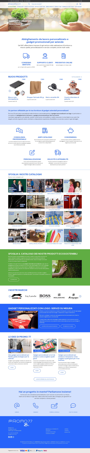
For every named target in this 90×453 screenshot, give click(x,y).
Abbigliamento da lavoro (36, 193)
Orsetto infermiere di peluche (71, 98)
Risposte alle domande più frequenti (52, 429)
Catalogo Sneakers (35, 210)
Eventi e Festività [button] (29, 6)
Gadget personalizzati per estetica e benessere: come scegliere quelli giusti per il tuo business (68, 357)
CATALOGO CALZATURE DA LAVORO (17, 210)
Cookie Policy (41, 443)
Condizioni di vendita (26, 443)
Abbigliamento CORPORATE (54, 193)
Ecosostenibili (12, 6)
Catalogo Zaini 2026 (54, 210)
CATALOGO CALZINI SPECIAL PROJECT (73, 226)
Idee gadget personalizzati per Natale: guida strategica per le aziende (18, 357)
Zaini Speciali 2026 (73, 210)
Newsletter (67, 432)
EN (81, 1)
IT (79, 1)
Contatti (67, 430)
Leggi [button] (11, 367)
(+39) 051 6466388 (14, 1)
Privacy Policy (35, 443)
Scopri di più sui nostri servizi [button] (49, 326)
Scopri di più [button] (13, 279)
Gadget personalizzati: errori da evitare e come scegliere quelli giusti (44, 357)
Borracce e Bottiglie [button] (68, 6)
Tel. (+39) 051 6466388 (13, 433)
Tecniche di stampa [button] (68, 326)
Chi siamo (27, 1)
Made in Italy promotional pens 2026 (72, 244)
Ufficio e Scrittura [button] (40, 6)
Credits (68, 441)
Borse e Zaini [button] (58, 6)
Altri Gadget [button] (78, 6)
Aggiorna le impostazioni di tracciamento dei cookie (56, 443)
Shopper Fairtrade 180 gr (35, 97)
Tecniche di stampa (50, 433)
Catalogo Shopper (17, 226)
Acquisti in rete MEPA (51, 432)
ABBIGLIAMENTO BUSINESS (17, 193)
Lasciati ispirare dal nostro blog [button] (45, 379)
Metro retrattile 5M (52, 97)
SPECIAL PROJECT (17, 243)
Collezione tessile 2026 (72, 193)
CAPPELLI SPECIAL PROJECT (35, 243)
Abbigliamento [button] (50, 6)
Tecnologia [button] (20, 6)
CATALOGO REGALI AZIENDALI (36, 226)
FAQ (22, 1)
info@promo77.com (12, 434)
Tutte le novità (76, 77)
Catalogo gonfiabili (54, 226)
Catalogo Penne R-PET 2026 (54, 243)
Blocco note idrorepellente (13, 98)
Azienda (66, 429)
